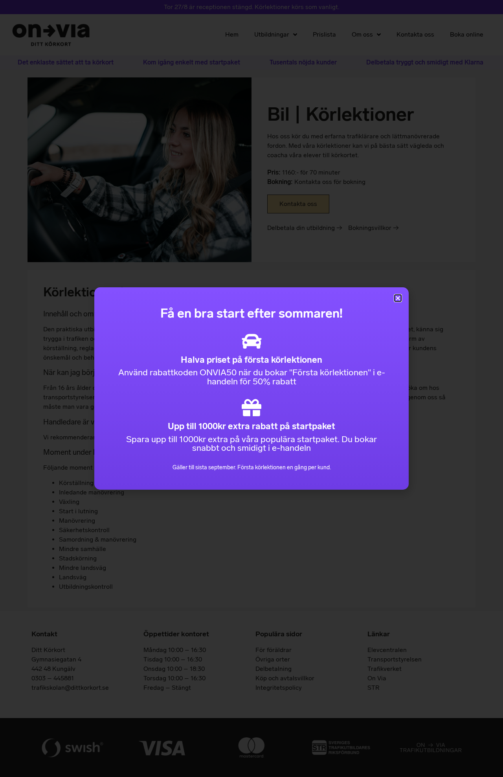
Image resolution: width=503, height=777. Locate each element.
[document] (251, 388)
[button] (398, 298)
